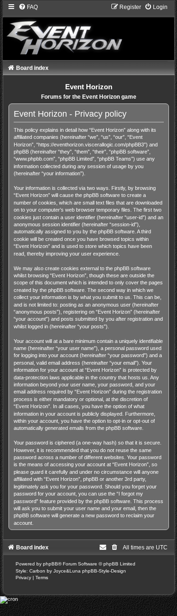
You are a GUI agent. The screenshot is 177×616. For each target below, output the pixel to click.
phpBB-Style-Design (104, 570)
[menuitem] (28, 7)
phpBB (50, 563)
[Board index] (89, 31)
